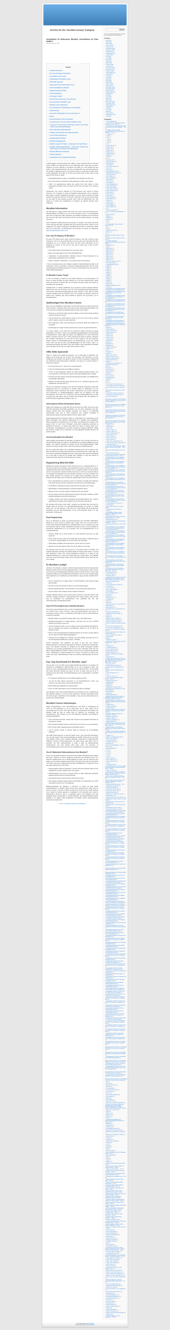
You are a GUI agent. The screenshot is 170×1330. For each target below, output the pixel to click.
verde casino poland (111, 1261)
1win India (109, 169)
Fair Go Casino (110, 574)
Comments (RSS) (89, 1324)
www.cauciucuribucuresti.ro (113, 1291)
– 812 (107, 142)
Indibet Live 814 (110, 639)
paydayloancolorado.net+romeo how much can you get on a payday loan (115, 1025)
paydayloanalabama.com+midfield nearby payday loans (114, 896)
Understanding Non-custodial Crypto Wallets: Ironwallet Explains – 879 (115, 1255)
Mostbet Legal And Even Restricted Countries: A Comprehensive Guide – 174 (115, 711)
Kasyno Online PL (111, 652)
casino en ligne (110, 429)
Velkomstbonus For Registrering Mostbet (63, 157)
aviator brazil (109, 329)
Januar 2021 (109, 113)
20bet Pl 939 (109, 214)
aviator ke (108, 335)
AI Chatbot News (110, 262)
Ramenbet (109, 1126)
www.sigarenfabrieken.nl (112, 1296)
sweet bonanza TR (111, 1239)
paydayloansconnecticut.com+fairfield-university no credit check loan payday (115, 1053)
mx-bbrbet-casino (110, 741)
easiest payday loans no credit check (116, 524)
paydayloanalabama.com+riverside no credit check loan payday (115, 914)
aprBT (108, 267)
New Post (108, 743)
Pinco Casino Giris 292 (112, 1094)
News (107, 746)
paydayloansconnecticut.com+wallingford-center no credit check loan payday (116, 1079)
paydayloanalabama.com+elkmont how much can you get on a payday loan (115, 847)
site (107, 1149)
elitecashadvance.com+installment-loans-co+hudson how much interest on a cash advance (115, 532)
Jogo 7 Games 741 (111, 649)
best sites (108, 351)
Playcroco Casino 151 (112, 1109)
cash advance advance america (114, 385)
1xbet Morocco (110, 198)
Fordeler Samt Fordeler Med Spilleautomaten (64, 132)
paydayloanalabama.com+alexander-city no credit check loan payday (115, 811)
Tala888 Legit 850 (111, 1241)
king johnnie (109, 656)
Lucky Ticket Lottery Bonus (58, 135)
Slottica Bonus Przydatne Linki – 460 (116, 1176)
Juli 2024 (108, 56)
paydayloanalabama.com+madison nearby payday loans (115, 890)
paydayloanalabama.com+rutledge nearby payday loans (115, 920)
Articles (108, 283)
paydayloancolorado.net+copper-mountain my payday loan (114, 961)
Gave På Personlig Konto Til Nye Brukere (63, 99)
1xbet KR (108, 195)
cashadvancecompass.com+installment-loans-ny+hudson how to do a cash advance (115, 406)
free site (108, 594)
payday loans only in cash (113, 807)
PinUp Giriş (109, 1099)
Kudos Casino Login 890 (113, 665)
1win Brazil (109, 164)
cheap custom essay (111, 453)
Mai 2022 (108, 98)
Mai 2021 (108, 111)
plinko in (108, 1113)
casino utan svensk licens (113, 441)
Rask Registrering (55, 93)
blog (107, 372)
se (107, 1144)
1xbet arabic (109, 182)
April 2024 (109, 61)
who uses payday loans (112, 1283)
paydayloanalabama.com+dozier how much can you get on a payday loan (114, 843)
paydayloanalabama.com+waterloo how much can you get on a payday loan (115, 939)
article (107, 282)
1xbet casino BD (110, 187)
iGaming (108, 636)
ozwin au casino (110, 770)
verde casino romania (112, 1262)
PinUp (108, 1097)
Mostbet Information (56, 70)
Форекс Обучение (111, 1311)
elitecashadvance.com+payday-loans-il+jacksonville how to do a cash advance (115, 561)
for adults (108, 586)
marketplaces (109, 682)
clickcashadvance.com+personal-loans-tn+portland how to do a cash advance (114, 496)
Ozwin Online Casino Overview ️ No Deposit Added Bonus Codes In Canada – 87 (115, 781)
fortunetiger (109, 591)
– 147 (107, 139)
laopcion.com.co (110, 676)
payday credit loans (111, 792)
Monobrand (109, 691)
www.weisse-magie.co (112, 1298)
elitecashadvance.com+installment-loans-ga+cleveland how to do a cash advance (115, 536)
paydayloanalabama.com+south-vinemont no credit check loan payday (115, 926)
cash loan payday (111, 396)
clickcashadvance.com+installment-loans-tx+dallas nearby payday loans (115, 478)
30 (107, 227)
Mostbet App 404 (110, 694)
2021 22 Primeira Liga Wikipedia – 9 (116, 211)
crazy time (109, 504)
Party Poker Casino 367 (112, 789)
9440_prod (109, 248)
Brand (108, 379)
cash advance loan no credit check (115, 387)
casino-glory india (111, 444)
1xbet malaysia (110, 197)
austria (108, 287)
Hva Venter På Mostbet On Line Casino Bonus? (65, 113)
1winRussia (109, 179)
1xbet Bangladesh (111, 184)
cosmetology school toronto (113, 503)
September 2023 (110, 72)
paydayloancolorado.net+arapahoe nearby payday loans (115, 951)
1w (107, 158)
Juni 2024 (109, 58)
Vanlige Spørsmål (55, 154)
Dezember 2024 (110, 48)
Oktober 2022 (110, 90)
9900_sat (108, 256)
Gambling (108, 599)
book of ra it (109, 376)
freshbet (108, 596)
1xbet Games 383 (111, 190)
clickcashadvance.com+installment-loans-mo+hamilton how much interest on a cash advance (115, 467)
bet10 (107, 353)
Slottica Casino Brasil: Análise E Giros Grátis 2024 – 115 (114, 1185)
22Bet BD (108, 217)
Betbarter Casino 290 (112, 358)
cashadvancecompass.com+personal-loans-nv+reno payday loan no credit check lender (115, 422)
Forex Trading (110, 587)
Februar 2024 (110, 64)
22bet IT (108, 219)
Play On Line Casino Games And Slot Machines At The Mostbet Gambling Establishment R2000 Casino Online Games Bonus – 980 (114, 1106)
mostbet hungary (110, 706)
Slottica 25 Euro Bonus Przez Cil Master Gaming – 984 (114, 1166)
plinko (107, 1111)
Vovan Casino (110, 1264)
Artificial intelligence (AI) (112, 285)
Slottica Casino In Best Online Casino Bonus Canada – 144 (113, 1191)
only (107, 762)
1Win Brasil (109, 163)
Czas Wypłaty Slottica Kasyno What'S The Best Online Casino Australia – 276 (113, 514)
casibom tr (109, 425)
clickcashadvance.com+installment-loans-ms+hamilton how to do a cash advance (115, 471)
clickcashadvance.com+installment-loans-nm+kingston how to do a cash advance (115, 475)
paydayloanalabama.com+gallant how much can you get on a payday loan (114, 854)
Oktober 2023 (110, 71)
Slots (107, 1158)
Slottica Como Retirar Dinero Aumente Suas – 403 (113, 1211)
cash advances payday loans (114, 394)
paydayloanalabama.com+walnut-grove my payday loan (114, 933)
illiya (107, 638)
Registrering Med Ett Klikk (58, 90)
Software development (112, 1234)
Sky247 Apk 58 (110, 1155)
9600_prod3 (109, 249)
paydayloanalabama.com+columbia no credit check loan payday (115, 836)
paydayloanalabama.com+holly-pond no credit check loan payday (115, 881)
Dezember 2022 (110, 87)
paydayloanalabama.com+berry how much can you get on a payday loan (115, 825)
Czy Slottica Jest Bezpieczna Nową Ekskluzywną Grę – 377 (115, 517)
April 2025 (109, 42)
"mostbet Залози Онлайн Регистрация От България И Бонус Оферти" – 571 (115, 131)
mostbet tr (109, 735)
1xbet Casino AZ (110, 185)
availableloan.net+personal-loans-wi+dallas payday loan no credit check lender (115, 325)
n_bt (107, 750)
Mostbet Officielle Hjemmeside (59, 151)
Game (108, 600)
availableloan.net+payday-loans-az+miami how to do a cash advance (115, 313)
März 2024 (109, 63)
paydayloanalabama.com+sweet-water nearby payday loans (114, 930)
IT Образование (110, 647)
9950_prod (109, 258)
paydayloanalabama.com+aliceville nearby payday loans (115, 814)
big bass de (109, 369)
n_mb (107, 753)
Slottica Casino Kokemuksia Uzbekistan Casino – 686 (113, 1197)
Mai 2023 (108, 79)
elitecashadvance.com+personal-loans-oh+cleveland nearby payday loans (114, 565)
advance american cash (112, 261)
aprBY (108, 269)
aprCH (108, 270)
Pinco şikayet (109, 1096)
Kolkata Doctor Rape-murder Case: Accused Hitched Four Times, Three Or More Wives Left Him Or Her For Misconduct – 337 (115, 660)
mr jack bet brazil (110, 740)
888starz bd (109, 245)
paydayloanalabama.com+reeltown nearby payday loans (115, 911)
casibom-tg (109, 426)
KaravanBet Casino (111, 650)
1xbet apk (109, 181)
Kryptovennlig (54, 110)
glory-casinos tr (110, 607)
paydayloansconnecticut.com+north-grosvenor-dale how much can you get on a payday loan (115, 1068)
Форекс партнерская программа (115, 1312)
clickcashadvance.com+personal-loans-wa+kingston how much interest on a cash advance (115, 500)
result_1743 (109, 1136)
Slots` (107, 1160)
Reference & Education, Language (115, 1131)
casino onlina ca (110, 434)
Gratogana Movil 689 (111, 611)
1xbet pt (108, 200)
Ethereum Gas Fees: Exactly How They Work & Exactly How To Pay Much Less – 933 (114, 569)
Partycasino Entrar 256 (112, 790)
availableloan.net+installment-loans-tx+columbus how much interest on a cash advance (115, 305)
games (108, 602)
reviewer (108, 1139)
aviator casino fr (110, 332)
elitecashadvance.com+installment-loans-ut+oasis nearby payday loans (115, 552)
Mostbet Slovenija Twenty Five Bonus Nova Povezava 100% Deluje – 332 (115, 728)
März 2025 (109, 43)
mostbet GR (109, 704)
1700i (107, 156)
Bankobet (108, 343)
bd (107, 350)
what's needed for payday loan (114, 1273)
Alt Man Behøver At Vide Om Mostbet (61, 119)
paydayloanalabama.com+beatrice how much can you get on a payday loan (115, 822)
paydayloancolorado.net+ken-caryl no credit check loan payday (115, 991)
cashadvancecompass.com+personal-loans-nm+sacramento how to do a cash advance (115, 416)
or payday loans (110, 764)
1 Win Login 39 (110, 145)
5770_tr (108, 231)
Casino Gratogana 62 (112, 433)
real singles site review (112, 1128)
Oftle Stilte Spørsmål (56, 82)
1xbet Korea (109, 193)
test (107, 1242)
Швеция (108, 1314)
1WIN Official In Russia (112, 172)
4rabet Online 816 (111, 230)
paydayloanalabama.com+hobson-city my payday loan (115, 878)
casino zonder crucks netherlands (115, 442)
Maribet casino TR (111, 680)
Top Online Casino (111, 1246)
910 (107, 246)
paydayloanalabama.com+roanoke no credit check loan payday (115, 917)
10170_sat (109, 148)
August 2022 (109, 93)
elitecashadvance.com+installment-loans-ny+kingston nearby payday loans (115, 545)
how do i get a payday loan (113, 626)
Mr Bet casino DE (111, 738)
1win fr (108, 168)
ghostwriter (109, 605)
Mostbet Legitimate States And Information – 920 (114, 714)
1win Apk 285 (109, 160)
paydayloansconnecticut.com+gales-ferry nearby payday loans (115, 1057)
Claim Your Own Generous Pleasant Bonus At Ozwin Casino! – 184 (115, 455)
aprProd (108, 277)
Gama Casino (110, 597)
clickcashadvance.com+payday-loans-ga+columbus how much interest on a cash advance (115, 483)
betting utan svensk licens (113, 363)
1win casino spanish (111, 166)
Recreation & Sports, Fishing (114, 1130)
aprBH (108, 266)
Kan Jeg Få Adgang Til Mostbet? (60, 73)
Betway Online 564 (111, 364)
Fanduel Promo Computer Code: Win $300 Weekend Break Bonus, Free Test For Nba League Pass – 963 (115, 578)
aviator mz (109, 337)
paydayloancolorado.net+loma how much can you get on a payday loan (115, 1001)
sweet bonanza (110, 1237)
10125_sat (109, 147)
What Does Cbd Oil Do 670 (113, 1270)
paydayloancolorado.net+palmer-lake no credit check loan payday (115, 1018)
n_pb (107, 754)
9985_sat (108, 259)
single (107, 1147)
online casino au (110, 759)
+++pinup (108, 134)
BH (107, 366)
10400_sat (109, 155)
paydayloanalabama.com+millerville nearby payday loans (115, 899)
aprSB (108, 280)
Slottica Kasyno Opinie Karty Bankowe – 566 (113, 1217)
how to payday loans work (113, 634)
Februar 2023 (110, 83)
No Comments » (81, 803)
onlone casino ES (111, 761)
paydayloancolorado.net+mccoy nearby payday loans (114, 1008)
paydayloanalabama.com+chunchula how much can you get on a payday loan (115, 830)
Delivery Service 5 (111, 519)
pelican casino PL (111, 1085)
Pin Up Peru (109, 1091)
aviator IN (108, 334)
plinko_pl (108, 1116)
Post (107, 1117)
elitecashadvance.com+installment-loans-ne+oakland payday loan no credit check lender (115, 540)
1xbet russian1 (110, 206)
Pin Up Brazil (109, 1088)
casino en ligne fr (110, 431)
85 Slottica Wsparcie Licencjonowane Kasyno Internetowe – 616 (115, 242)
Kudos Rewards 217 (111, 672)
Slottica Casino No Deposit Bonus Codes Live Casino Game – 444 (114, 1200)
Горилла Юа (109, 1302)
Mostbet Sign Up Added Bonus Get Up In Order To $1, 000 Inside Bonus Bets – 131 (115, 724)
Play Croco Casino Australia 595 (114, 1102)
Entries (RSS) (78, 1324)
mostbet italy (109, 707)
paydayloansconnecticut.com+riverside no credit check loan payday (115, 1072)
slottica (108, 1161)
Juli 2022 (108, 95)
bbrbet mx (109, 348)
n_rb (107, 756)
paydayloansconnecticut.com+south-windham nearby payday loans (115, 1075)
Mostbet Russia (110, 721)
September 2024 (110, 53)
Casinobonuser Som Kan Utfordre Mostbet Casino (66, 122)
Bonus (52, 116)
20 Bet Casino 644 (111, 210)
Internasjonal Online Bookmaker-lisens (62, 85)
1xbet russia (109, 203)
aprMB (108, 274)
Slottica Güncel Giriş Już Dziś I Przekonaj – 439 (113, 1214)
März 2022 (109, 100)
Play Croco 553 (110, 1101)
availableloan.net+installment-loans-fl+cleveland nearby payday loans (115, 289)
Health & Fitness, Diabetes (113, 619)
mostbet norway (70, 803)
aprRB (108, 278)
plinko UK (108, 1114)
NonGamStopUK (110, 748)
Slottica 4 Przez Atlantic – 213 (114, 1169)
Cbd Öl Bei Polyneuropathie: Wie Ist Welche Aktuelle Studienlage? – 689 (115, 446)
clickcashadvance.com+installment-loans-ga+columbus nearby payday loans (115, 459)
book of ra (109, 374)
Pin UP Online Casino (112, 1089)
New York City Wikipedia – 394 (114, 745)
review (108, 1137)
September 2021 (110, 104)
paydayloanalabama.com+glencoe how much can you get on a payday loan (115, 858)
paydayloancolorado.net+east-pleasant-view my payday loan (114, 968)
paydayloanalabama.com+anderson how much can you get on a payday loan (115, 818)
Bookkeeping (109, 377)
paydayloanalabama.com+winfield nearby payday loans (114, 946)
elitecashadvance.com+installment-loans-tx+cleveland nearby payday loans (115, 549)
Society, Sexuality (111, 1231)
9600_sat (108, 251)
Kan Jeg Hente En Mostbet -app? (60, 102)
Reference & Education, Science (115, 1134)
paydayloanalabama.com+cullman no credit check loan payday (114, 839)
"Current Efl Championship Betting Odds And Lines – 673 (115, 123)
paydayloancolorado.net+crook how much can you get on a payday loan (115, 964)
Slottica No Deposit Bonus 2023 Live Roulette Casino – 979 (115, 1222)
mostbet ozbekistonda (112, 719)
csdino (108, 510)
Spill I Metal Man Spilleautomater (60, 129)
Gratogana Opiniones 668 (113, 613)
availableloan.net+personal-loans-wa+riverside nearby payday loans (114, 321)
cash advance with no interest (114, 393)
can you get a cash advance (114, 384)
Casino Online (110, 436)
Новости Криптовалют (112, 1306)
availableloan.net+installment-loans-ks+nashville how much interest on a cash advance (115, 297)
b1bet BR (108, 340)
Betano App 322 (110, 355)
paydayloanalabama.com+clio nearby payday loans (113, 833)
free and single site (111, 592)
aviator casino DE (111, 330)
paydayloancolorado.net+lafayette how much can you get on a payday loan (115, 998)
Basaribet (108, 345)
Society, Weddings (111, 1233)
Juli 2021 (108, 108)
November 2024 (110, 50)
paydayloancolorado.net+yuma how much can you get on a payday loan (115, 1038)
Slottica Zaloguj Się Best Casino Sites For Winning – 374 (114, 1224)
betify (107, 361)
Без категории (110, 1301)
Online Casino (110, 758)
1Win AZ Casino (110, 161)
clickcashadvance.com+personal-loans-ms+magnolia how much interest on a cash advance (115, 488)
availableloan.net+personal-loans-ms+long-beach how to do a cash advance (114, 317)
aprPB (108, 275)
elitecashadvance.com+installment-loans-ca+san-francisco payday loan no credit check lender (115, 528)
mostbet (108, 693)
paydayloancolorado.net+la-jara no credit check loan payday (115, 994)
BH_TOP (108, 367)
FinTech (108, 583)
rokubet (108, 1142)
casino (108, 428)
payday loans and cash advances (115, 797)
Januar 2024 (109, 66)
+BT (107, 137)
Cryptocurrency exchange (113, 509)
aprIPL (108, 272)
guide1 (108, 616)
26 (107, 221)
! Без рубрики (110, 121)
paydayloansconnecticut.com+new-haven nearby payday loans (115, 1064)
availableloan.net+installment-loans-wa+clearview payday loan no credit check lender (115, 309)
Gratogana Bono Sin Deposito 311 (115, 608)
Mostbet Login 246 (111, 716)
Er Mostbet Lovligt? (56, 96)
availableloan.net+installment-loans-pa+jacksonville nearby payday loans (115, 300)
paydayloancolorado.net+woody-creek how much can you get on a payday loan (114, 1034)
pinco (107, 1093)
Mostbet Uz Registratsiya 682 (114, 737)
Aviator (108, 327)
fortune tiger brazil (111, 589)
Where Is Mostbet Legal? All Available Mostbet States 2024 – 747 (115, 1280)
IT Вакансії (109, 645)
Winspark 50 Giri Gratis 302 (113, 1285)
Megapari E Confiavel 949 (113, 687)
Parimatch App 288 (111, 787)
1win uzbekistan (110, 177)
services (108, 1145)
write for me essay (111, 1287)
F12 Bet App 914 (110, 572)
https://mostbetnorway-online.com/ (57, 230)
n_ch (107, 751)
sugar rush (109, 1236)
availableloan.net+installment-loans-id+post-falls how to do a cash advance (115, 293)
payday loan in (110, 795)
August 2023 (109, 74)
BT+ (107, 382)
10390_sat (109, 151)
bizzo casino (109, 371)
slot (107, 1156)
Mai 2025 (108, 40)
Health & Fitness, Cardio (112, 618)
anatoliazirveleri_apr (111, 264)
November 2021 (110, 103)
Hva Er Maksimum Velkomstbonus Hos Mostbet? (65, 107)
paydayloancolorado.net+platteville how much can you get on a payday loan (115, 1022)
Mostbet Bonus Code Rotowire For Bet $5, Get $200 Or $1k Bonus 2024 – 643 (115, 702)
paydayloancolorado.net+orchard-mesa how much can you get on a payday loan (114, 1015)
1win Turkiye (109, 176)
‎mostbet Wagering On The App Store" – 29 (112, 1316)
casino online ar (110, 437)
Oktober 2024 (110, 51)
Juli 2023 (108, 75)
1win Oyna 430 (110, 174)
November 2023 (110, 69)
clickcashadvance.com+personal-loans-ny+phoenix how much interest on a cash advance (115, 492)
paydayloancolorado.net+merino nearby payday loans (114, 1011)
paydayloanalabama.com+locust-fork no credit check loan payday (115, 887)
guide (107, 615)
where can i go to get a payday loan (116, 1276)
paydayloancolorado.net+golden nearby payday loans (114, 983)
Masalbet (108, 683)
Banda (108, 342)
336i (107, 228)
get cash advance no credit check (115, 604)
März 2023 (109, 82)
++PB (107, 135)
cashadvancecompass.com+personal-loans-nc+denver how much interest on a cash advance (115, 411)
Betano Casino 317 (111, 356)
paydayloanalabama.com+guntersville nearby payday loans (115, 868)
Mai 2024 (108, 59)
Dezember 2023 (110, 67)
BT (107, 380)
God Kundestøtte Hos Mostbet (59, 88)
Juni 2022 (109, 96)
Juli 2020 (108, 116)
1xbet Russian (110, 205)
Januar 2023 (109, 85)
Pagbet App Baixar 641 (112, 785)
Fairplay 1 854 (110, 575)
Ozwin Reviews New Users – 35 (114, 784)
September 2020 (110, 114)
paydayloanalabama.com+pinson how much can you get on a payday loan (114, 908)
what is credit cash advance (113, 1272)
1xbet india (109, 192)
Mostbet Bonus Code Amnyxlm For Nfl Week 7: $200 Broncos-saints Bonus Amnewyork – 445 (115, 697)
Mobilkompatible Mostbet (58, 138)
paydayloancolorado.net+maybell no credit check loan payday (115, 1005)
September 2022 (110, 92)
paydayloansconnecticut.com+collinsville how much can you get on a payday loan (116, 1048)
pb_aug (108, 1083)
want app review (110, 1265)
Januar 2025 (109, 46)
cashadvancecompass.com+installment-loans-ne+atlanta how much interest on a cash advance (115, 400)
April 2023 (109, 80)
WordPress (91, 1323)
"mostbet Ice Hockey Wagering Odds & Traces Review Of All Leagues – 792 (115, 126)
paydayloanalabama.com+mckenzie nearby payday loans (115, 893)
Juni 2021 (109, 109)
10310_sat (109, 150)
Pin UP (108, 1086)
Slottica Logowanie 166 (112, 1219)
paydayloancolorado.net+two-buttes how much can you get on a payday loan (115, 1030)
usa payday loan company (113, 1257)
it (106, 644)
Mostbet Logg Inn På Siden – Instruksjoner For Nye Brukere (68, 144)
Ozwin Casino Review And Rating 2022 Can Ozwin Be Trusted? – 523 (115, 776)
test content (109, 1244)
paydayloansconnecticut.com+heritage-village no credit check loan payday (115, 1061)
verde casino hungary (112, 1259)
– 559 (107, 140)
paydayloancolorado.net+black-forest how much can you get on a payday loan (115, 955)
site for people (110, 1150)
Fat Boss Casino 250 (111, 581)
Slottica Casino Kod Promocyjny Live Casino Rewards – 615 (115, 1194)
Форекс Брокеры (111, 1309)
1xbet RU (108, 201)
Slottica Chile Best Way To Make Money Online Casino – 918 (114, 1208)
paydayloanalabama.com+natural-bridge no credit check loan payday (114, 904)
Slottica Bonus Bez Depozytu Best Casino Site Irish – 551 (115, 1174)
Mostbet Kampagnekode (57, 141)
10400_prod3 (110, 153)
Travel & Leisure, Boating (113, 1251)
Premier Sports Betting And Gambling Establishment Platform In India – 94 (114, 1121)
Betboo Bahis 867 (111, 359)
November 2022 (110, 88)
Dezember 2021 (110, 101)
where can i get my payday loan (114, 1275)
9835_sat (108, 254)
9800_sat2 (109, 253)
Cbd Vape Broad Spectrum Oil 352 (115, 450)
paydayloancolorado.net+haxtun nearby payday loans (114, 986)
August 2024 (109, 54)
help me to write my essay (113, 621)
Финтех (108, 1307)
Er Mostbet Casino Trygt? (58, 76)
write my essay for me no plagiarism (115, 1288)
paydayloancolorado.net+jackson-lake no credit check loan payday (114, 988)
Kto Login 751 (110, 663)
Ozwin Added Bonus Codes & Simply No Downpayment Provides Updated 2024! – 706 (115, 767)
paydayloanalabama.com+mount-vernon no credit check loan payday (114, 901)
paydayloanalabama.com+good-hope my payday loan (114, 861)
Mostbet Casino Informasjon (59, 105)
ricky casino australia (111, 1141)
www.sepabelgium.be (111, 1294)
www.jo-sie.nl (109, 1293)
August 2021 (109, 106)
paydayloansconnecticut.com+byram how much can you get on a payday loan (115, 1043)
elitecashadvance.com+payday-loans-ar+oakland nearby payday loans (115, 556)
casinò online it (110, 439)
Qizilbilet (108, 1123)
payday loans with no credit (113, 809)
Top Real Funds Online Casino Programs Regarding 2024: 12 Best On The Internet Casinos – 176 (114, 1249)
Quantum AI (109, 1125)
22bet (107, 216)
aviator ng (109, 338)
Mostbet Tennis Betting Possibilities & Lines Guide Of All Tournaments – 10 (115, 732)
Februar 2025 (110, 45)
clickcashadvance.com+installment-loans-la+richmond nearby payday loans (115, 463)
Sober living (109, 1229)
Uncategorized (110, 1253)
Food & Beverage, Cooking (113, 584)
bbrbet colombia (110, 346)
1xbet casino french (111, 189)
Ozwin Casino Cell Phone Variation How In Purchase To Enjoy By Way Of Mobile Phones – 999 (115, 773)
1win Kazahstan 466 (111, 171)
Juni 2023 (109, 77)
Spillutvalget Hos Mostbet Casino (60, 79)
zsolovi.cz (108, 1299)
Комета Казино (110, 1304)
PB (107, 1081)
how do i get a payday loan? (114, 627)
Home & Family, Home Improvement (115, 623)
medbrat (108, 685)
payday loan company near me (114, 794)
